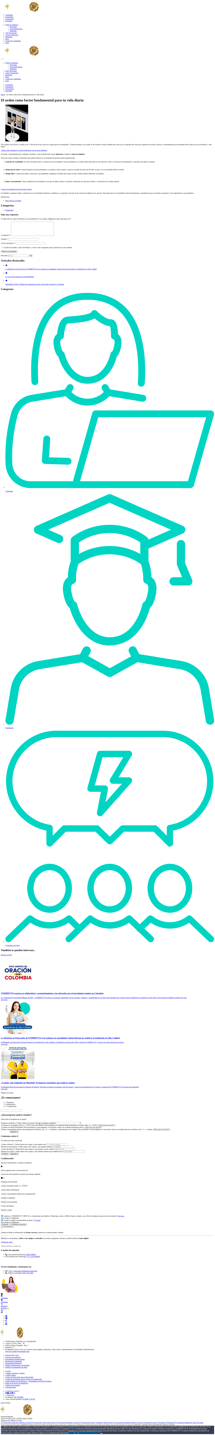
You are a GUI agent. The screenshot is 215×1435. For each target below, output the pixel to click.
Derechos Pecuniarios (13, 1357)
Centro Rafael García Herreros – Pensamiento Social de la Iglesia (28, 1381)
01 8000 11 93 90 (28, 1399)
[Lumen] (200, 1423)
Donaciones (9, 19)
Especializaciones (16, 29)
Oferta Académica (11, 25)
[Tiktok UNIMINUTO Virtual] (6, 1320)
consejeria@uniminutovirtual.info (25, 1271)
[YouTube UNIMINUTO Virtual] (6, 1318)
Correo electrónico (8, 243)
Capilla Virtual (10, 1375)
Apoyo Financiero (11, 35)
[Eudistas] (170, 1423)
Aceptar (71, 1433)
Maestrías (13, 31)
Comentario (6, 235)
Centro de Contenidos (13, 41)
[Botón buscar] (30, 255)
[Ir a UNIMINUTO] (22, 11)
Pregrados (13, 27)
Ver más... (121, 1216)
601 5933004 (18, 1397)
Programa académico (9, 1123)
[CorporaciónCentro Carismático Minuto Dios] (96, 1423)
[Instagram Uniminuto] (14, 1393)
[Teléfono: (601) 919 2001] (2, 1310)
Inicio (3, 95)
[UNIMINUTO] (12, 1338)
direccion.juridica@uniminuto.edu (17, 1351)
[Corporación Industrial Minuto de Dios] (128, 1423)
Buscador (4, 256)
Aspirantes (9, 15)
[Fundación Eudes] (150, 1423)
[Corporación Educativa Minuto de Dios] (16, 1423)
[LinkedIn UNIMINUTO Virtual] (6, 1324)
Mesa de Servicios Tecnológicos (16, 1383)
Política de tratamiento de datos (16, 1367)
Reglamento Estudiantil (13, 1361)
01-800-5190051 (30, 1254)
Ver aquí (37, 1220)
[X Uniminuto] (10, 1393)
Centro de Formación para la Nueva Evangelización (23, 1379)
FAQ (7, 43)
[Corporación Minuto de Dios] (67, 1423)
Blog (7, 39)
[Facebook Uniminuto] (6, 1393)
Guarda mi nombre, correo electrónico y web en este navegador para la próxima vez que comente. (38, 247)
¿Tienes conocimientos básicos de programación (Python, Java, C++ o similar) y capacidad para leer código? (39, 1129)
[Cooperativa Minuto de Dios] (185, 1423)
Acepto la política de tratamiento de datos (21, 1220)
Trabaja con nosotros (12, 1385)
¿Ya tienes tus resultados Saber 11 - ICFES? (16, 1125)
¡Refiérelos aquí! (7, 1242)
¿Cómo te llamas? (8, 1144)
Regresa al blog (6, 955)
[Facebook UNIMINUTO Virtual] (6, 1316)
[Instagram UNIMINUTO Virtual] (6, 1322)
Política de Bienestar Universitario (17, 1365)
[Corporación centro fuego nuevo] (43, 1423)
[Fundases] (161, 1423)
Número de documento (9, 1147)
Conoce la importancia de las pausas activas (16, 189)
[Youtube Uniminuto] (8, 1393)
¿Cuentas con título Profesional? (12, 1127)
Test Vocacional (11, 33)
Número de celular (8, 1151)
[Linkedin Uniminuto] (12, 1393)
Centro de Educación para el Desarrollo (19, 1377)
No (76, 1433)
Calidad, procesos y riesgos (15, 1373)
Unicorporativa (10, 1387)
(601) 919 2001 (28, 1273)
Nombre (4, 239)
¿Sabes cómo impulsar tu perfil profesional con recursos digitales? (24, 150)
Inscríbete (8, 21)
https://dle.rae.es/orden (13, 201)
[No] (101, 1433)
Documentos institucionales (15, 1359)
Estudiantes (9, 17)
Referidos (8, 37)
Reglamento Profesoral (13, 1363)
